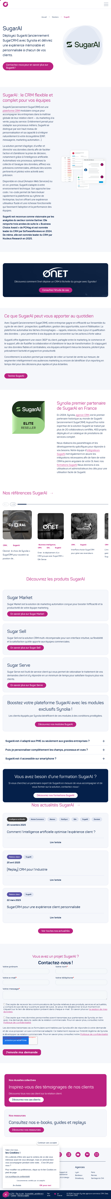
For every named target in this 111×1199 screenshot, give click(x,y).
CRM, (5, 545)
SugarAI (66, 17)
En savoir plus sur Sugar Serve (27, 685)
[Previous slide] (6, 504)
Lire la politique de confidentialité (17, 1176)
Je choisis (17, 1185)
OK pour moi (45, 1185)
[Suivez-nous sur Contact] (96, 1154)
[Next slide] (13, 504)
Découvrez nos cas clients (26, 1099)
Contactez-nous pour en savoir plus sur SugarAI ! (27, 66)
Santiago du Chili (97, 1178)
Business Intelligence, (47, 545)
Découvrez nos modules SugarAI (55, 724)
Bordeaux (78, 1175)
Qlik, (48, 548)
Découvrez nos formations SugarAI (55, 795)
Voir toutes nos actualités (55, 930)
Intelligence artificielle (17, 819)
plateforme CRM (11, 110)
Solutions (55, 17)
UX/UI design (64, 1177)
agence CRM (82, 415)
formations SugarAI (67, 464)
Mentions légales (23, 1195)
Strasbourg (79, 1178)
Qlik (75, 819)
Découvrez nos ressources (26, 1129)
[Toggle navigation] (106, 4)
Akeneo (52, 819)
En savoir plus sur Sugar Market (27, 613)
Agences (80, 1167)
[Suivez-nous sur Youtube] (78, 1154)
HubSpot (64, 819)
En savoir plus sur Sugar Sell (25, 647)
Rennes (94, 1175)
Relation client (14, 857)
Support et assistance (63, 1173)
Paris (93, 1172)
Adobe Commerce (37, 819)
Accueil (44, 17)
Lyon (77, 1172)
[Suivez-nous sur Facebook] (68, 1154)
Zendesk (97, 819)
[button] (5, 1194)
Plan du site (20, 1194)
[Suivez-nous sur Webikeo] (87, 1154)
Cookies (13, 1195)
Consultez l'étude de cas (55, 290)
